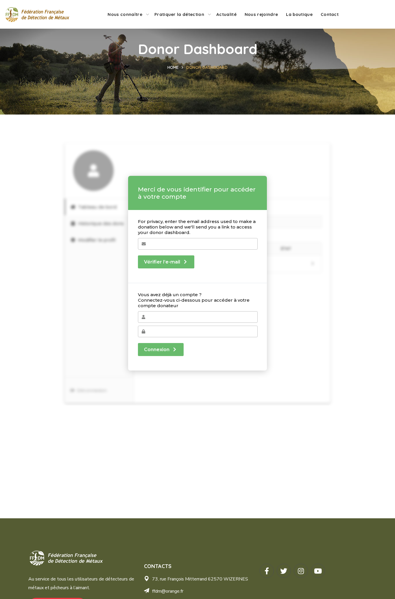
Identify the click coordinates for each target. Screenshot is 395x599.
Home (173, 67)
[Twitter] (284, 571)
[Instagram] (301, 571)
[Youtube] (318, 571)
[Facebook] (267, 571)
